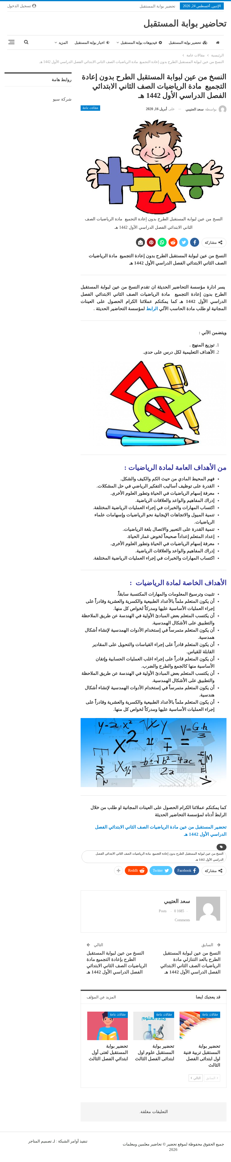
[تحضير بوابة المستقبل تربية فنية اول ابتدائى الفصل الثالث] (200, 1026)
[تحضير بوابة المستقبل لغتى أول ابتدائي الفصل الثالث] (107, 1026)
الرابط (152, 308)
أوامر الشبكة (68, 1141)
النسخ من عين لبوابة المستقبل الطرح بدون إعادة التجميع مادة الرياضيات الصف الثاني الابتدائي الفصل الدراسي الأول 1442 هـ (159, 856)
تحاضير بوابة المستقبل (184, 23)
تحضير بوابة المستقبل (157, 6)
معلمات (129, 1144)
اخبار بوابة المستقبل (89, 43)
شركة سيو (62, 99)
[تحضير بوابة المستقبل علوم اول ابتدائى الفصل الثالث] (153, 1026)
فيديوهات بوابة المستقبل (139, 43)
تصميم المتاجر (40, 1141)
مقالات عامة (90, 108)
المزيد (63, 43)
